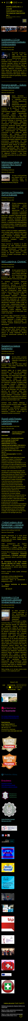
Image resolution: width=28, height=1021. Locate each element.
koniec (19, 689)
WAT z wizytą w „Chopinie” (13, 261)
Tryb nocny (4, 2)
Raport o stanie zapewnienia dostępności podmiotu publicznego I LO (12, 1010)
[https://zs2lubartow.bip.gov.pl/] (7, 923)
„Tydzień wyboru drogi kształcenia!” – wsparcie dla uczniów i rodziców (12, 524)
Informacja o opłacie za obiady (9, 787)
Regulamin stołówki (6, 783)
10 (12, 687)
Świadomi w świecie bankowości (10, 347)
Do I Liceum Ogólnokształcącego (10, 716)
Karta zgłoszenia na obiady (8, 785)
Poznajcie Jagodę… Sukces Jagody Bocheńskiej (13, 86)
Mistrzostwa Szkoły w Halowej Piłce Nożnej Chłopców (11, 164)
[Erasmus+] (6, 974)
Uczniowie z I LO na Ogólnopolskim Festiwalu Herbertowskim (13, 42)
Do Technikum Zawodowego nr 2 (10, 718)
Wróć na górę (20, 1015)
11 (15, 687)
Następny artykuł (12, 689)
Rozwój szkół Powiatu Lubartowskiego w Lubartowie (11, 421)
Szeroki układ (16, 2)
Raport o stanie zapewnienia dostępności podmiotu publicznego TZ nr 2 (12, 1014)
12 (18, 687)
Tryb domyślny (2, 2)
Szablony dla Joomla (9, 1003)
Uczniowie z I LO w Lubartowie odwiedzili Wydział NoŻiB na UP (11, 599)
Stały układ (14, 2)
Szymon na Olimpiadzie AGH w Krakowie (12, 193)
